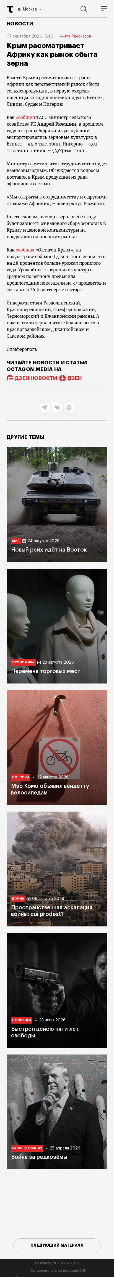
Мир (16, 540)
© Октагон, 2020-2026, (57, 1263)
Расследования (27, 1148)
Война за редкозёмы (39, 1157)
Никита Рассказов (73, 36)
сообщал (25, 250)
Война (18, 898)
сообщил (26, 117)
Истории (20, 777)
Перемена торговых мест (46, 671)
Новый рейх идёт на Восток (49, 550)
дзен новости (36, 378)
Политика (21, 1020)
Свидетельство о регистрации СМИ (58, 1270)
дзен (75, 378)
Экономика (23, 662)
